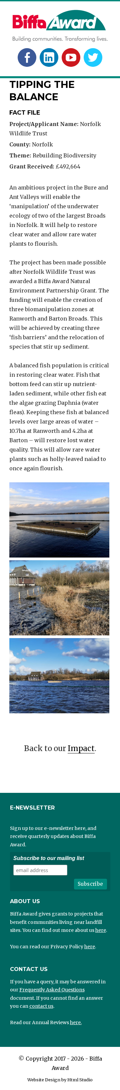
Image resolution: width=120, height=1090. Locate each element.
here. (76, 1022)
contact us (41, 1006)
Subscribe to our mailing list (48, 858)
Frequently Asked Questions (52, 990)
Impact (81, 748)
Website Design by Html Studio (60, 1079)
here (100, 930)
